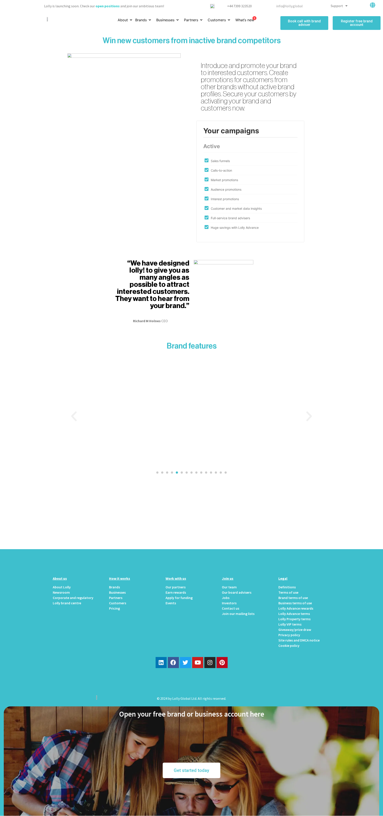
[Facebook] (173, 662)
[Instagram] (209, 662)
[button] (157, 472)
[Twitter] (185, 662)
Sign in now (192, 518)
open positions (108, 6)
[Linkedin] (161, 662)
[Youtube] (197, 662)
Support (337, 6)
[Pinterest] (222, 662)
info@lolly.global (289, 6)
